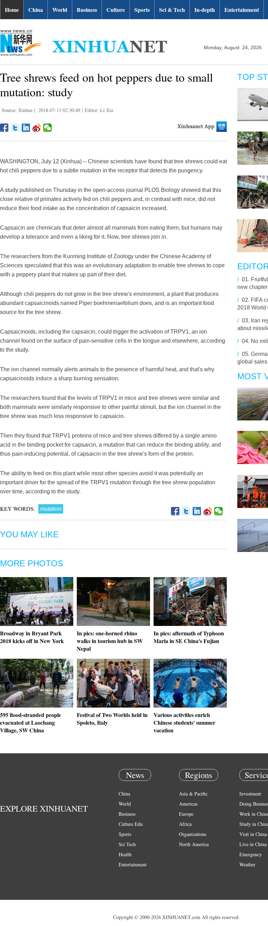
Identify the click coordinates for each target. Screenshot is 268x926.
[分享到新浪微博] (36, 128)
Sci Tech (127, 844)
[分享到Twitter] (15, 128)
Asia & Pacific (193, 793)
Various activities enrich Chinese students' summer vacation (184, 722)
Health (125, 854)
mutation (50, 509)
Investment (250, 793)
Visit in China (253, 834)
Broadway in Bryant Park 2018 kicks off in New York (32, 637)
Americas (188, 803)
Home (12, 10)
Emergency (250, 854)
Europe (186, 814)
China (35, 10)
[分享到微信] (47, 128)
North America (194, 844)
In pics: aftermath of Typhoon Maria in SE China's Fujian (189, 637)
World (59, 10)
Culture (115, 10)
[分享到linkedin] (26, 128)
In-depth (204, 10)
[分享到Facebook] (4, 128)
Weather (247, 864)
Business (87, 10)
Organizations (192, 834)
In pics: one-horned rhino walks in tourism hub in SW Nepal (110, 640)
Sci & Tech (172, 10)
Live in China (253, 844)
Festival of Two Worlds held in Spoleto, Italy (112, 718)
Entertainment (241, 10)
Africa (185, 824)
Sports (142, 10)
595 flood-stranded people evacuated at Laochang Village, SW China (30, 722)
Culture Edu (131, 824)
